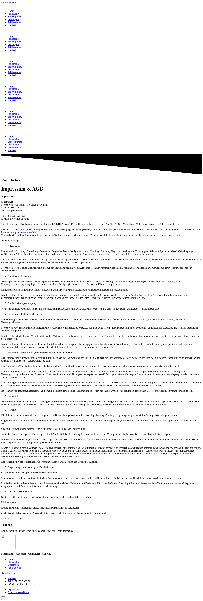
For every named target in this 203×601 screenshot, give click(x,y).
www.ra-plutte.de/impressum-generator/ (162, 235)
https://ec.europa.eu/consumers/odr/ (18, 232)
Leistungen (13, 19)
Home (11, 11)
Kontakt (12, 25)
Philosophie (13, 13)
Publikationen (14, 22)
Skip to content (8, 2)
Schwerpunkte (15, 16)
